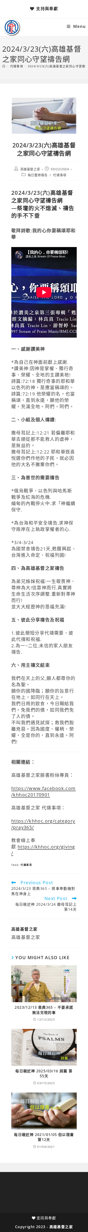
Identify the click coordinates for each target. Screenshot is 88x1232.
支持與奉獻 (47, 8)
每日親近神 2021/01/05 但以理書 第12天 (44, 1137)
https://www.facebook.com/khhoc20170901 (43, 791)
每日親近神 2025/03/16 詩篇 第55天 (43, 1073)
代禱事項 (59, 175)
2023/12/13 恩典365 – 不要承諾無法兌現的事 (44, 1010)
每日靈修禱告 (38, 175)
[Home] (3, 66)
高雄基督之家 (30, 169)
